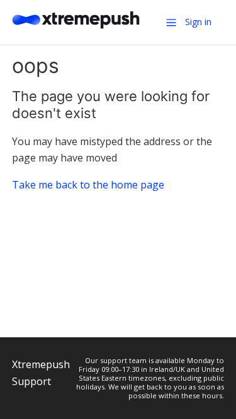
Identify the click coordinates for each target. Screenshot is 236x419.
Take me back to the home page (88, 185)
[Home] (76, 28)
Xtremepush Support (41, 372)
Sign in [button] (198, 22)
